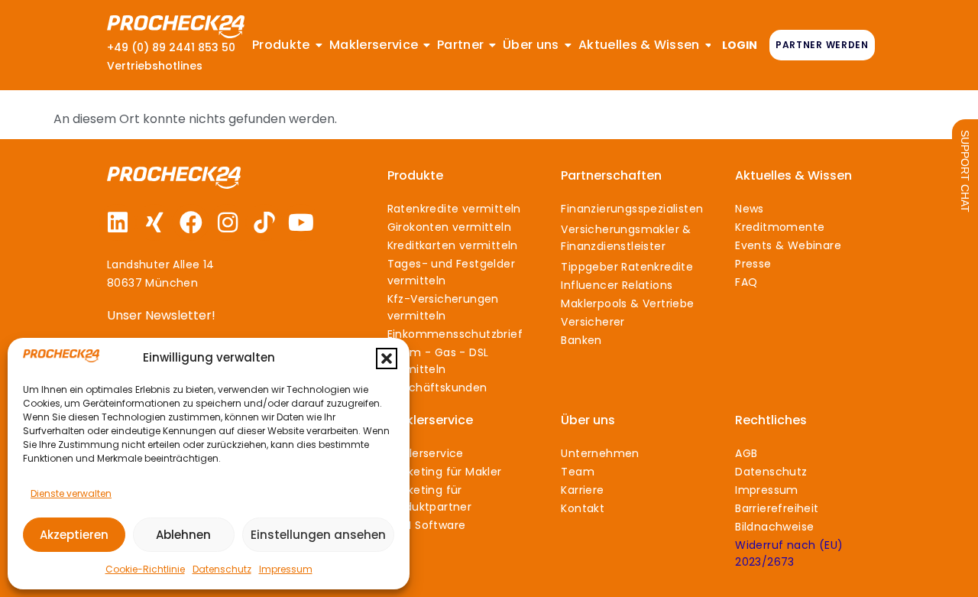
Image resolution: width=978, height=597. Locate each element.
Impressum (286, 569)
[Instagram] (227, 222)
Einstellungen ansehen (318, 535)
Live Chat (965, 171)
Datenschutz (222, 569)
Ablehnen (183, 535)
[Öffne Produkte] (319, 45)
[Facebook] (191, 222)
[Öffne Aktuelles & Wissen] (708, 45)
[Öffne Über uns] (568, 45)
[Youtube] (301, 222)
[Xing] (154, 222)
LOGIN (739, 45)
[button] (386, 358)
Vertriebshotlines (154, 65)
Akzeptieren (74, 535)
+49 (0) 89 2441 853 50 (171, 47)
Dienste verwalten (71, 493)
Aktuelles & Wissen (793, 175)
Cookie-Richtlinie (145, 569)
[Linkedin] (117, 222)
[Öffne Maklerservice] (427, 45)
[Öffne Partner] (492, 45)
